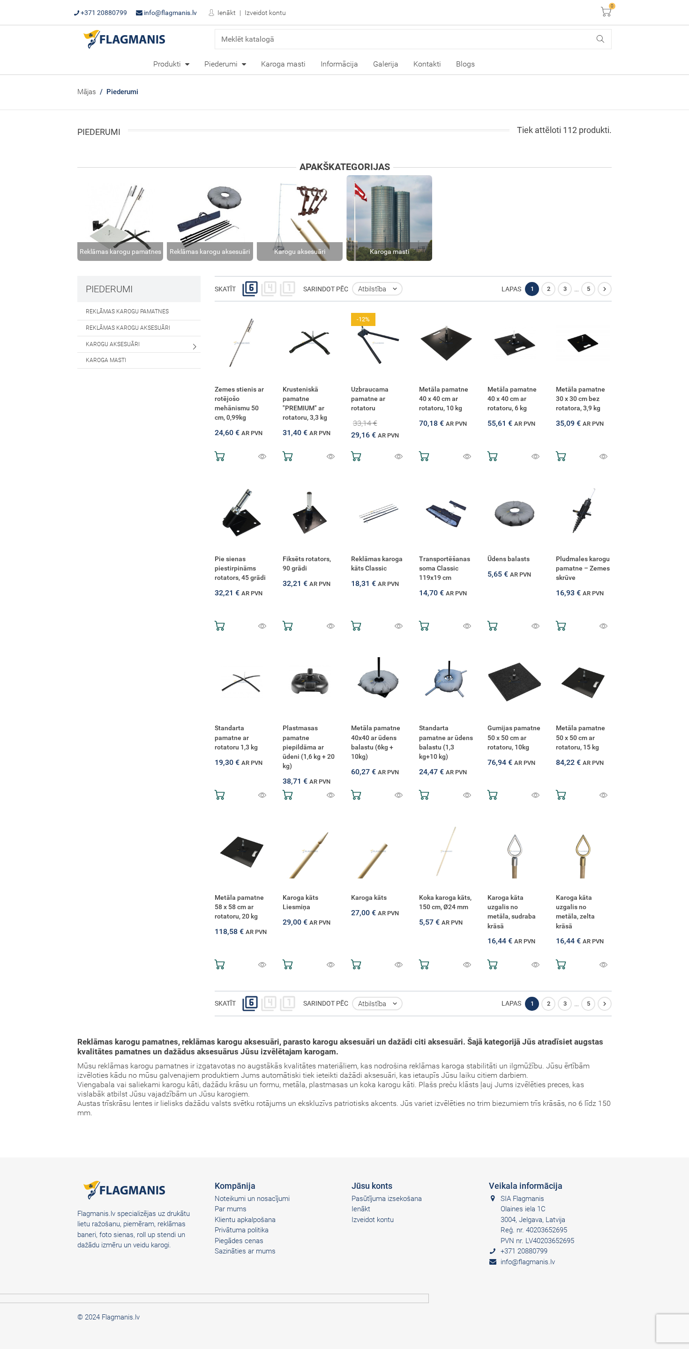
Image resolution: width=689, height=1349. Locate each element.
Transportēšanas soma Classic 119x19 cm (444, 568)
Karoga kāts (369, 898)
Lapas (511, 289)
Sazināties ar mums (245, 1251)
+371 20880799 (103, 12)
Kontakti (427, 63)
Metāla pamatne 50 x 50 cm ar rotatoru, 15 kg (580, 737)
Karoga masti (283, 63)
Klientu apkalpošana (245, 1220)
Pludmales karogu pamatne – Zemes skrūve (583, 568)
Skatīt (225, 289)
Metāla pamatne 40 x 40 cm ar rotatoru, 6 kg (512, 398)
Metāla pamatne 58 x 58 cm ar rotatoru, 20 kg (239, 907)
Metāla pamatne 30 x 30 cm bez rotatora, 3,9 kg (580, 398)
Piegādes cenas (239, 1241)
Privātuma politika (242, 1230)
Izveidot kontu (265, 12)
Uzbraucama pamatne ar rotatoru (370, 398)
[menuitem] (171, 63)
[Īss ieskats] (262, 457)
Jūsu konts (372, 1186)
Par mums (231, 1209)
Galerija (385, 63)
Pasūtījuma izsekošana (387, 1198)
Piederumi (222, 63)
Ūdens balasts (508, 559)
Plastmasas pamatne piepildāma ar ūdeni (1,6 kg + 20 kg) (309, 747)
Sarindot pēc (325, 289)
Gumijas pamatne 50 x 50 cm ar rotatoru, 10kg (513, 737)
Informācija (339, 63)
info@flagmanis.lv (169, 12)
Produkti (168, 63)
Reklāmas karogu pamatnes (127, 311)
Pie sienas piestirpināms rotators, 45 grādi (240, 568)
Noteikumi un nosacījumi (252, 1198)
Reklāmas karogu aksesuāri (128, 328)
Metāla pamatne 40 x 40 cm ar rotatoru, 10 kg (443, 398)
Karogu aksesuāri (113, 344)
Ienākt (226, 12)
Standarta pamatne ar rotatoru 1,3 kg (236, 737)
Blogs (465, 63)
